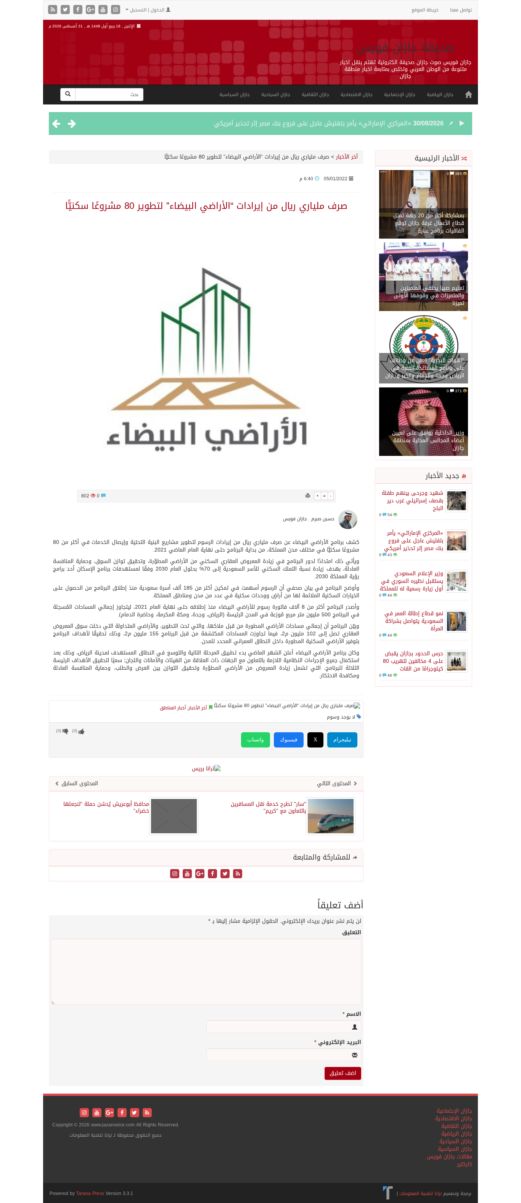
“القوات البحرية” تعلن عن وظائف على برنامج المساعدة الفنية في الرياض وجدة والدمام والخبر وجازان (424, 368)
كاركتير (464, 1164)
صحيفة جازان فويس (405, 47)
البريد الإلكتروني (337, 1042)
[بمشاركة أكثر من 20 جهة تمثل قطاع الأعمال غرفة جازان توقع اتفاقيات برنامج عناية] (423, 205)
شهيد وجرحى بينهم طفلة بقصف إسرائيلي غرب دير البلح (412, 500)
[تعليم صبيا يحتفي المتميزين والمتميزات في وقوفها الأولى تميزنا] (423, 277)
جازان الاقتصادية (357, 94)
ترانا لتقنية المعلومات (420, 1193)
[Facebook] (78, 10)
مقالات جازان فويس (449, 1157)
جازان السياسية (234, 94)
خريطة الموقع (425, 10)
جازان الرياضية (440, 94)
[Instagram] (115, 10)
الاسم (352, 1014)
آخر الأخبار (347, 157)
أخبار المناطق (173, 708)
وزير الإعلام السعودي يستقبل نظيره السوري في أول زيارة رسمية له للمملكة (411, 581)
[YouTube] (104, 10)
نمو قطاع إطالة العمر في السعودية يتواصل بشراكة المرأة (413, 621)
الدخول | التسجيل (147, 10)
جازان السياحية (275, 94)
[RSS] (53, 10)
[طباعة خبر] (308, 496)
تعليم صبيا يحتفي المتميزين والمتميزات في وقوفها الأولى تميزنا (429, 295)
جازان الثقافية (315, 94)
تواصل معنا (461, 10)
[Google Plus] (91, 10)
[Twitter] (66, 10)
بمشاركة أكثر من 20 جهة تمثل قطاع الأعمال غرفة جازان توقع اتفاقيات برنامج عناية (428, 223)
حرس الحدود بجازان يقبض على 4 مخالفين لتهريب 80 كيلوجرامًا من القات (413, 661)
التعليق (351, 933)
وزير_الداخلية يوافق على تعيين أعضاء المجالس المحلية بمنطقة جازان (428, 440)
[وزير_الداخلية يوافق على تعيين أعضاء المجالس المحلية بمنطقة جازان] (423, 422)
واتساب (255, 740)
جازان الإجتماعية (399, 94)
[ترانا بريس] (388, 1193)
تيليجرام (342, 740)
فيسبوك (288, 740)
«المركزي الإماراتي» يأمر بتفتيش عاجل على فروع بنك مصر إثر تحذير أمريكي (312, 123)
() (58, 731)
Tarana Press (90, 1193)
